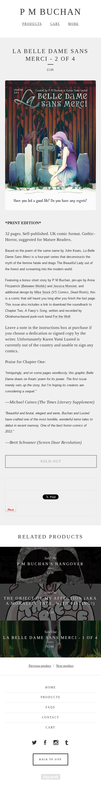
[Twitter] (34, 742)
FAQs (50, 707)
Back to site (50, 759)
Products (32, 24)
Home (50, 687)
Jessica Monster (64, 286)
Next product (65, 666)
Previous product (40, 666)
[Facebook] (45, 742)
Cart (55, 24)
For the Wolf (61, 316)
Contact (50, 717)
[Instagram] (55, 742)
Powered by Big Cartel (50, 777)
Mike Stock (42, 292)
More (73, 24)
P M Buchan (50, 12)
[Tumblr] (66, 742)
